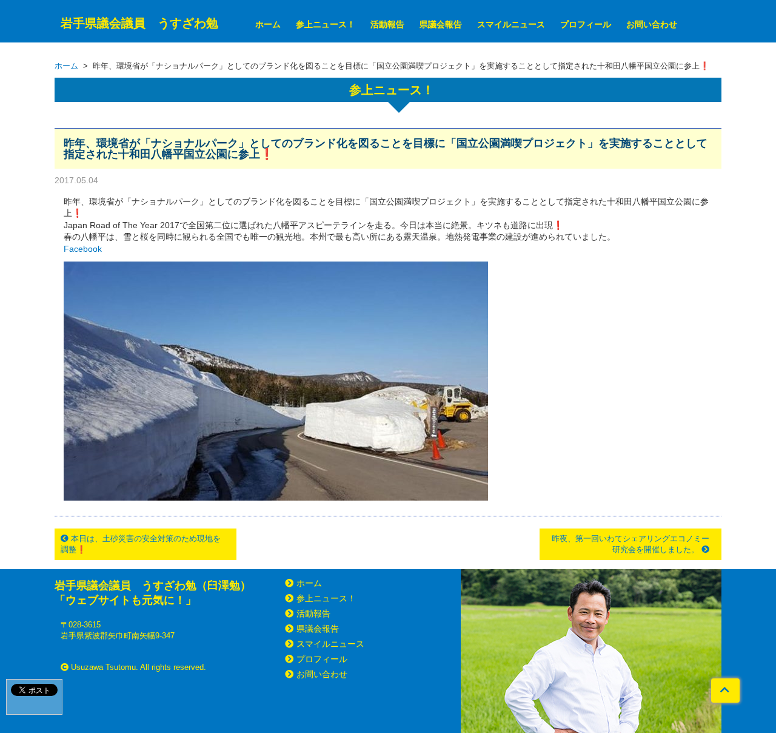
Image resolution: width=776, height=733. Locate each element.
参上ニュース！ (325, 24)
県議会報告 (441, 24)
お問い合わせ (651, 24)
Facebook (83, 249)
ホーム (268, 24)
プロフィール (585, 24)
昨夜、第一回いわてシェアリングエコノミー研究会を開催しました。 (630, 544)
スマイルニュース (511, 24)
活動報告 (387, 24)
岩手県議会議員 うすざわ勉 (139, 23)
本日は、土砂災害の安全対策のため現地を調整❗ (141, 544)
